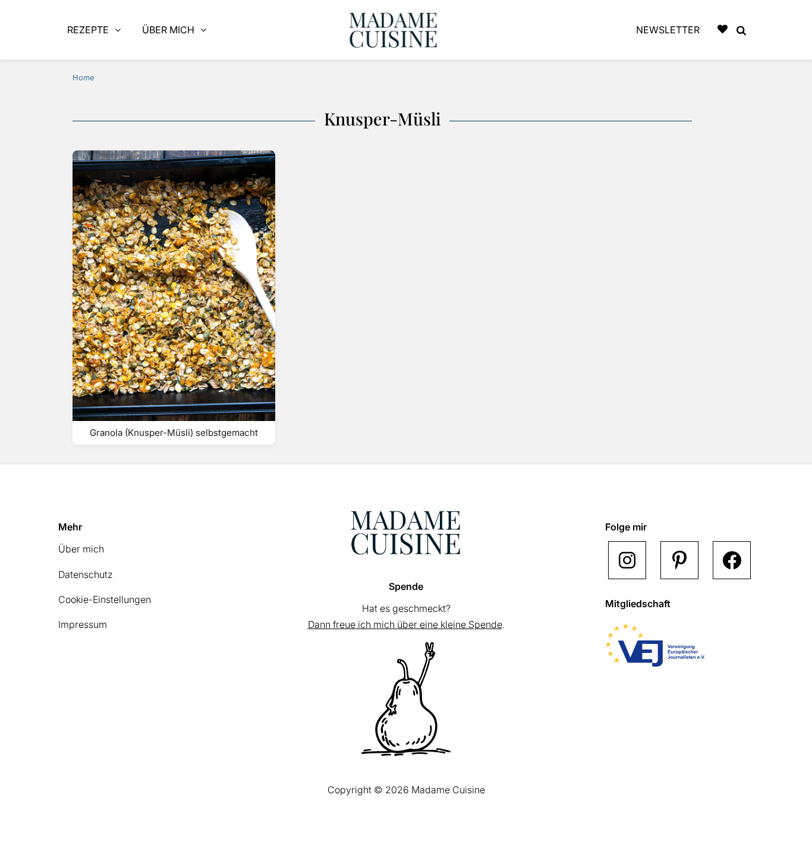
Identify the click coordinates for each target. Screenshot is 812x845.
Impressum (82, 624)
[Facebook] (732, 560)
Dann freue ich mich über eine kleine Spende (405, 624)
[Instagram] (627, 560)
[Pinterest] (679, 560)
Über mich (81, 549)
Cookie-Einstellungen (104, 599)
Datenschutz (85, 574)
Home (83, 77)
